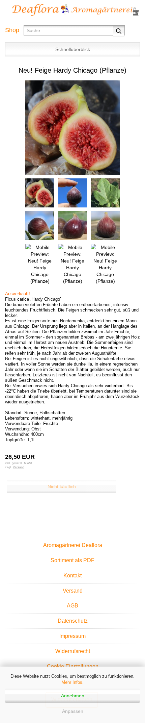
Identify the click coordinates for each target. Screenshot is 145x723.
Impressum (72, 636)
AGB (72, 605)
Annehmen (72, 695)
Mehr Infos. (72, 682)
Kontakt (72, 575)
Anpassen (72, 711)
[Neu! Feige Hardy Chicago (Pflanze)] (72, 127)
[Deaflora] (72, 10)
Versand (73, 591)
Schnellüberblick (72, 49)
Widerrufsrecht (72, 651)
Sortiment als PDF (72, 560)
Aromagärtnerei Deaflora (72, 545)
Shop (12, 30)
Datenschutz (73, 621)
